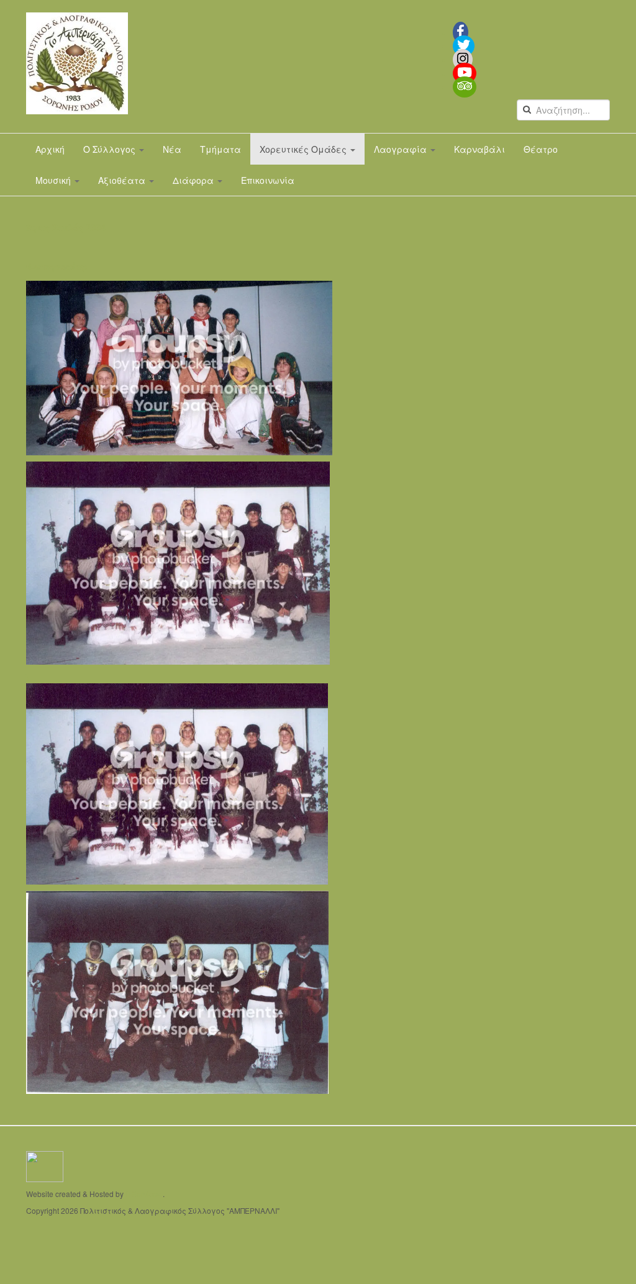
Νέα (172, 149)
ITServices (143, 1193)
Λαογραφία (401, 149)
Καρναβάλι (479, 149)
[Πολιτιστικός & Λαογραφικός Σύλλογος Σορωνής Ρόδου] (77, 63)
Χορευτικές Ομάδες (304, 149)
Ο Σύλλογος (110, 149)
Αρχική (50, 149)
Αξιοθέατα (123, 180)
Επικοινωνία (267, 180)
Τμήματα (220, 149)
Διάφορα (194, 180)
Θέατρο (541, 149)
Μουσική (54, 180)
